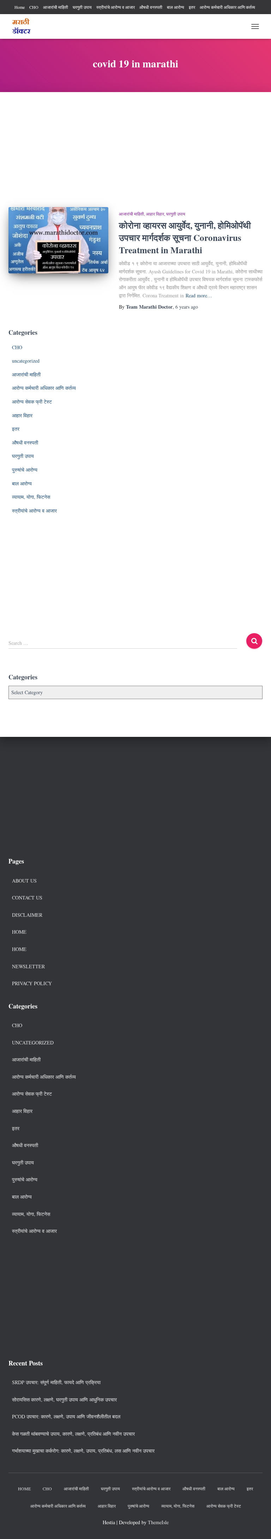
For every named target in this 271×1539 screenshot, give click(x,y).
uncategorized (26, 360)
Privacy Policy (32, 983)
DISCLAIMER (27, 914)
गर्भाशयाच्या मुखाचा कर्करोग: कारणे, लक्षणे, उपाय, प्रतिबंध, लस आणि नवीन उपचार (83, 1450)
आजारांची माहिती (55, 7)
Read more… (199, 295)
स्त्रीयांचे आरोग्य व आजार (115, 7)
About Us (24, 880)
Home (19, 7)
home (19, 949)
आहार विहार (155, 214)
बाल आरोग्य (175, 7)
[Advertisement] (135, 144)
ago (186, 306)
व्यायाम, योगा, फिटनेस (31, 496)
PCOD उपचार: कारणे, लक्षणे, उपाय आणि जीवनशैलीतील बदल (66, 1416)
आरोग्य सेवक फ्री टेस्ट (32, 401)
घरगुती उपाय (82, 7)
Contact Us (27, 897)
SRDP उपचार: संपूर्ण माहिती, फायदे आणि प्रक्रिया (56, 1382)
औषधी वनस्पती (150, 7)
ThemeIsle (158, 1522)
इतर (192, 7)
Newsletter (28, 966)
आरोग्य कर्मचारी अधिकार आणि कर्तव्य (227, 7)
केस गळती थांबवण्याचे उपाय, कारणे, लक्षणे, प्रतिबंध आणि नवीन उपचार (73, 1433)
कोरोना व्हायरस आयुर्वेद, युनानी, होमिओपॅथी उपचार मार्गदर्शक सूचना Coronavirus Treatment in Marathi (185, 237)
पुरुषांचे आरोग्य (24, 469)
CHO (33, 7)
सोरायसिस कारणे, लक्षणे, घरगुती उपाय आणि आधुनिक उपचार (64, 1399)
